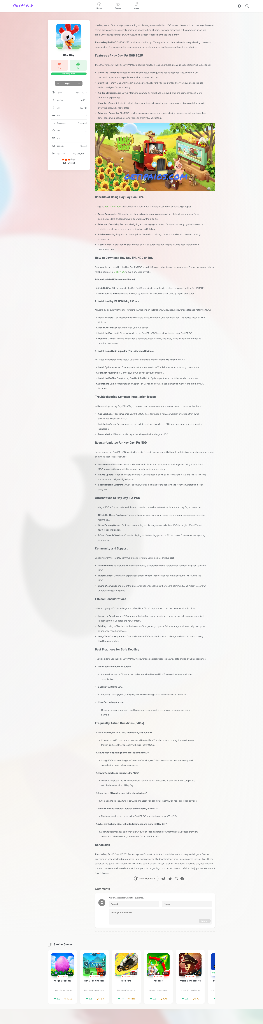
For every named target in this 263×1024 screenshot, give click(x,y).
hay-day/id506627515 (80, 153)
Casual (83, 146)
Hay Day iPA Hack (113, 206)
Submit (204, 920)
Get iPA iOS (119, 271)
